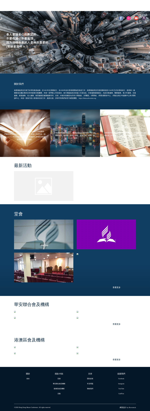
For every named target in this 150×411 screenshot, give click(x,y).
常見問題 (90, 384)
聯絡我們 (90, 389)
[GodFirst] (144, 18)
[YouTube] (136, 18)
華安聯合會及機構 (59, 384)
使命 (28, 378)
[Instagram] (128, 18)
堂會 (59, 378)
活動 (59, 393)
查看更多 (117, 287)
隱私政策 (90, 378)
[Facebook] (121, 18)
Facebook (121, 378)
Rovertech (132, 407)
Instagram (121, 384)
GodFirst (121, 393)
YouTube (121, 389)
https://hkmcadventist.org (87, 98)
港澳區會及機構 (59, 389)
